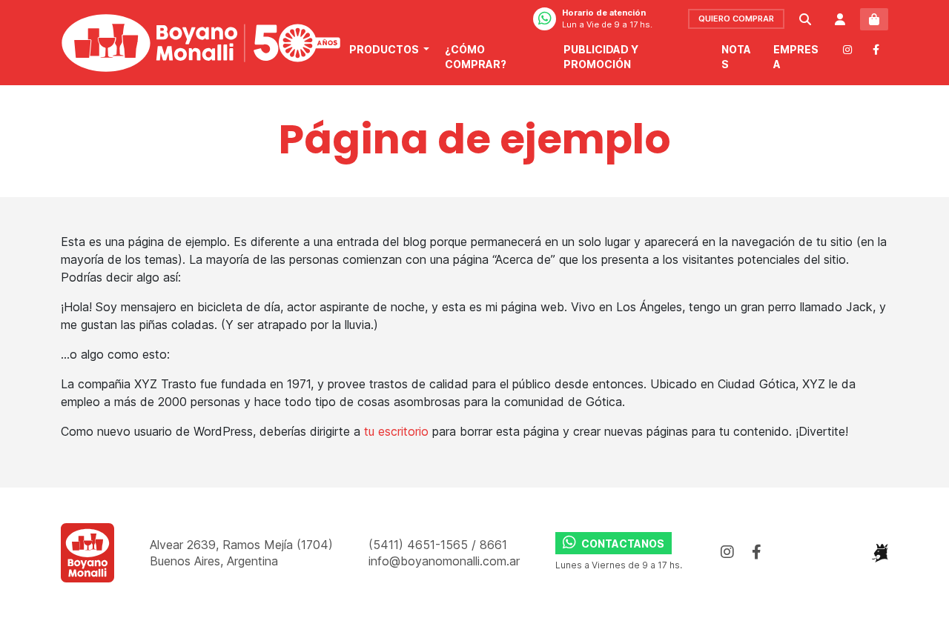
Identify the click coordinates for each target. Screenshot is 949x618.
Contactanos (621, 543)
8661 (493, 544)
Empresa (796, 56)
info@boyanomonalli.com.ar (444, 561)
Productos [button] (385, 49)
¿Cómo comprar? (475, 56)
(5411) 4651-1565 (420, 544)
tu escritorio (396, 431)
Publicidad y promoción (600, 56)
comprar (736, 18)
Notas (736, 56)
